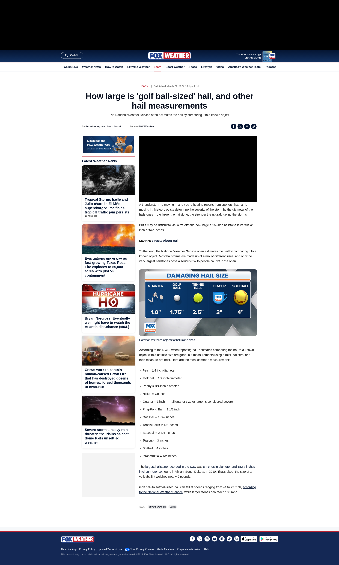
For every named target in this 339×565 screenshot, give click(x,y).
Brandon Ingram (95, 126)
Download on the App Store (248, 539)
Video (220, 66)
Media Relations (165, 549)
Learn (157, 66)
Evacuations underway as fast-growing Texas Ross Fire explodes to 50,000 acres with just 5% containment (106, 266)
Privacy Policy (87, 549)
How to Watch (114, 66)
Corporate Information (189, 549)
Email (247, 126)
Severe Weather (157, 507)
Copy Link (254, 126)
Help (206, 549)
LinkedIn (222, 538)
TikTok (229, 538)
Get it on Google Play (268, 539)
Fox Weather (169, 56)
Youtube (214, 538)
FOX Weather (146, 126)
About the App (68, 549)
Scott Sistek (114, 126)
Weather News (91, 66)
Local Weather (175, 66)
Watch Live (71, 66)
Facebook (233, 126)
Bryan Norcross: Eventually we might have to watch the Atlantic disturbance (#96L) (107, 322)
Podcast (270, 66)
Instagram (207, 538)
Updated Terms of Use (110, 549)
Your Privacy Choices (142, 549)
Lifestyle (206, 66)
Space (193, 66)
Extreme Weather (138, 66)
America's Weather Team (244, 66)
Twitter (240, 126)
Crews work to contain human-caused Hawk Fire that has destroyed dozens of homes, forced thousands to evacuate (108, 378)
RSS (236, 538)
